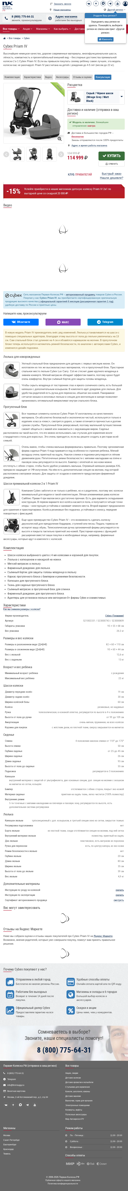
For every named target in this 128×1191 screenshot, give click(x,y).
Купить (113, 155)
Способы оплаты (75, 1155)
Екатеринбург (9, 1144)
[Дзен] (96, 3)
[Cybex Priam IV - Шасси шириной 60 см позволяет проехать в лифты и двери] (49, 154)
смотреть (119, 900)
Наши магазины (62, 10)
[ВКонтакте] (89, 3)
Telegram (11, 1079)
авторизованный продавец (80, 294)
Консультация (103, 77)
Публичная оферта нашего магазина (62, 1180)
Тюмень (6, 1154)
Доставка (80, 28)
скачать (120, 889)
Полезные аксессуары (76, 1114)
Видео (48, 77)
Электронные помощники (77, 1105)
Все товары (72, 1065)
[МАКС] (103, 3)
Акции (26, 28)
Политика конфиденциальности (63, 1183)
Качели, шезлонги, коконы (77, 1091)
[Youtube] (117, 3)
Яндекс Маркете (103, 936)
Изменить (106, 39)
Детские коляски (73, 1078)
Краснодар (8, 1149)
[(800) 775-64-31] (6, 18)
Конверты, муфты (73, 1110)
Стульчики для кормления (77, 1087)
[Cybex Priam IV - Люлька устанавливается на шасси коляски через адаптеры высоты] (17, 154)
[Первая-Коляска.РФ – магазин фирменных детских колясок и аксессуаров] (4, 38)
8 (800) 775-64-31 (23, 16)
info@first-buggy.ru (15, 1085)
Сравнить (113, 164)
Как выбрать (61, 28)
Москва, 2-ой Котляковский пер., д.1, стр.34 (27, 1097)
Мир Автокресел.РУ (74, 1119)
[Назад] (6, 154)
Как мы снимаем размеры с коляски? (21, 609)
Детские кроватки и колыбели (79, 1082)
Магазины (42, 28)
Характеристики (32, 77)
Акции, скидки (71, 1073)
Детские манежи (73, 1096)
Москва (6, 1135)
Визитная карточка (16, 1091)
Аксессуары (62, 77)
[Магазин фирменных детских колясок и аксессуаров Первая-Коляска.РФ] (7, 6)
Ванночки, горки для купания (78, 1101)
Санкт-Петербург (11, 1140)
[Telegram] (110, 3)
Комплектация (12, 77)
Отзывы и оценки (82, 77)
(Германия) (114, 615)
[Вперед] (61, 154)
